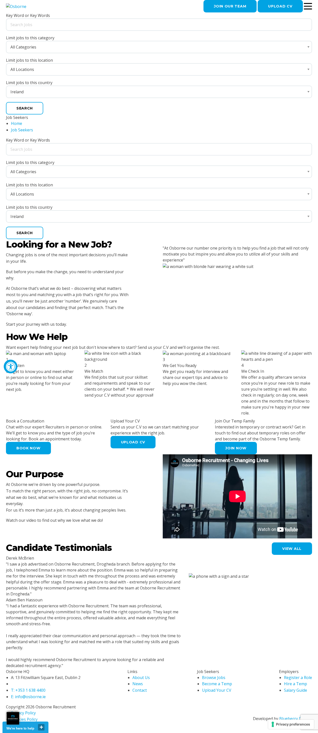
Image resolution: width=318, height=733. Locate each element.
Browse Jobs (213, 677)
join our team (230, 6)
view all (292, 548)
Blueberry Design (295, 718)
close (41, 727)
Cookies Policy (24, 719)
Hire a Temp (295, 683)
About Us (141, 677)
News (137, 683)
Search (24, 108)
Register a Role (298, 677)
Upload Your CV (216, 690)
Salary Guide (295, 690)
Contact (139, 690)
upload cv (280, 6)
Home (16, 123)
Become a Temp (217, 683)
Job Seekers (22, 130)
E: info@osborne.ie (28, 696)
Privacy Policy (23, 713)
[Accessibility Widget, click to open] (10, 366)
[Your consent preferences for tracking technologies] (291, 724)
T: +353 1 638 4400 (28, 690)
